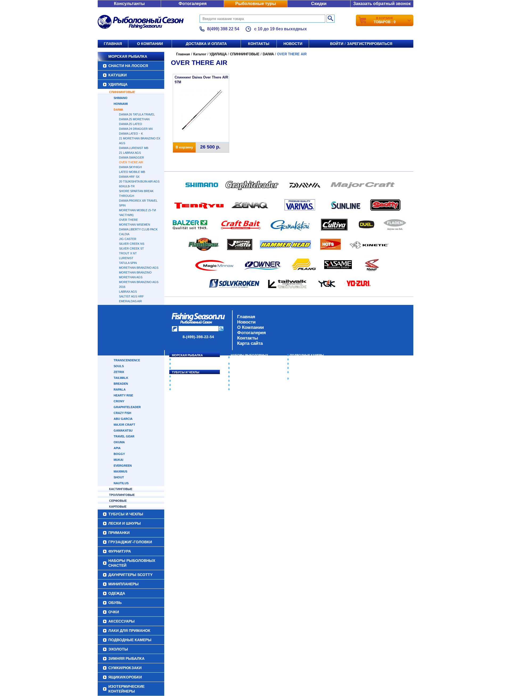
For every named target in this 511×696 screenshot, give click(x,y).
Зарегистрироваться (369, 44)
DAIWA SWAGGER (131, 157)
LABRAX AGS (128, 291)
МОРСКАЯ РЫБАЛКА (127, 56)
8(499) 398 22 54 (223, 29)
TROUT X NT (128, 253)
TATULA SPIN (128, 262)
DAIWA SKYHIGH (130, 167)
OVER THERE (128, 219)
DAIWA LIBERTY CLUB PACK (138, 229)
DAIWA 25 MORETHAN (134, 119)
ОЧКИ (235, 380)
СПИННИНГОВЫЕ (122, 92)
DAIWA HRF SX (129, 176)
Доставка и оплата (206, 44)
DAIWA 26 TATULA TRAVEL (137, 114)
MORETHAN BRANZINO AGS (138, 267)
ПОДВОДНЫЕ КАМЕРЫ (307, 355)
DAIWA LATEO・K (131, 133)
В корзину (184, 147)
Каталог (199, 54)
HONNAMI (121, 103)
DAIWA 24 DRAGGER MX (136, 128)
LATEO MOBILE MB (132, 171)
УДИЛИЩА (117, 84)
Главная (113, 44)
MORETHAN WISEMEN (134, 224)
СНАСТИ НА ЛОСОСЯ (128, 66)
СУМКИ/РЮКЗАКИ (303, 368)
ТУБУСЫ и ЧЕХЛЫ (185, 372)
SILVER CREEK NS (131, 243)
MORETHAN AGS (130, 277)
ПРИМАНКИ (180, 380)
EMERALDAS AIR (130, 301)
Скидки (319, 3)
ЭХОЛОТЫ (298, 359)
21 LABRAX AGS (130, 152)
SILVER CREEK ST (131, 248)
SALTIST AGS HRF (131, 296)
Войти (336, 44)
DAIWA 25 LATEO (130, 124)
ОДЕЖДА (237, 372)
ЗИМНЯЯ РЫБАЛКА (304, 363)
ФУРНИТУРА (181, 389)
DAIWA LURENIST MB (133, 148)
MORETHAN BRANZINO (135, 272)
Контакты (258, 44)
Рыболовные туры (255, 3)
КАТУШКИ (117, 75)
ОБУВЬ (236, 376)
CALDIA (124, 234)
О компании (150, 44)
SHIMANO (120, 98)
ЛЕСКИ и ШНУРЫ (184, 376)
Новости (292, 44)
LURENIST (126, 258)
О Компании (250, 327)
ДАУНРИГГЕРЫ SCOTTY (248, 363)
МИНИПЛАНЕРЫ (243, 368)
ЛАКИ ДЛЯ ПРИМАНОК (247, 389)
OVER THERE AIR (131, 162)
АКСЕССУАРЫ (241, 385)
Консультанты (129, 3)
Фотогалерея (193, 3)
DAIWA (118, 109)
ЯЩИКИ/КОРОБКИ (303, 372)
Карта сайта (250, 343)
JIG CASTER (127, 239)
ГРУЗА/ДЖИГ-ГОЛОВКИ (189, 385)
